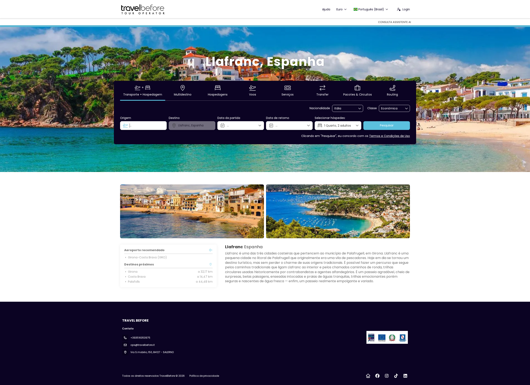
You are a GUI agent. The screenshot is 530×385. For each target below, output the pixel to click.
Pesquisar (387, 125)
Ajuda (326, 9)
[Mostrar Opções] (360, 108)
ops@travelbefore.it (142, 345)
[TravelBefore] (387, 337)
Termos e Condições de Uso (389, 136)
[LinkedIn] (405, 376)
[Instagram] (386, 376)
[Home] (368, 376)
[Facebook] (377, 376)
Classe (372, 108)
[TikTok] (396, 376)
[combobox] (344, 108)
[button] (128, 211)
